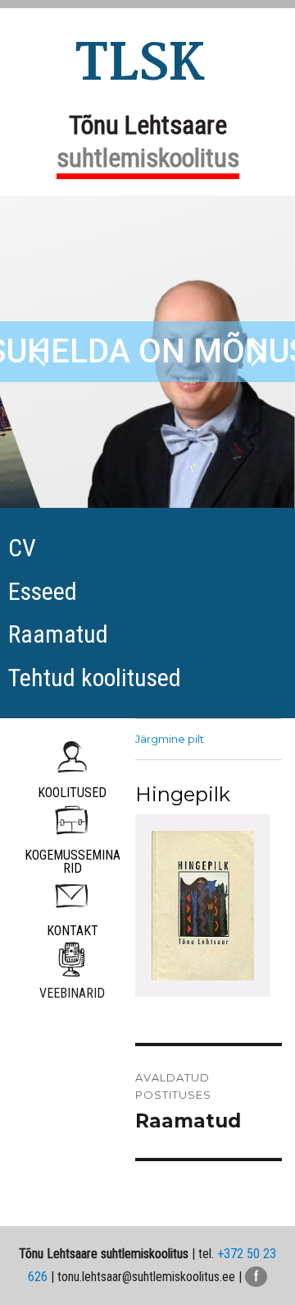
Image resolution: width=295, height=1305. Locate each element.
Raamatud (58, 634)
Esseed (42, 591)
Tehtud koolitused (94, 677)
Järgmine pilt (169, 738)
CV (22, 547)
